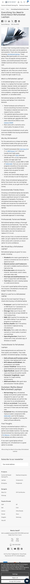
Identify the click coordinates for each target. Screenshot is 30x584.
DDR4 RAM (7, 416)
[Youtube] (15, 549)
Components (19, 480)
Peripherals (19, 483)
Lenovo (3, 511)
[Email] (6, 21)
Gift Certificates (20, 492)
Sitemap (3, 495)
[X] (13, 21)
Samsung (18, 517)
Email (17, 541)
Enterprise (4, 483)
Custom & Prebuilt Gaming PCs (9, 5)
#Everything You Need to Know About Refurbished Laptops (15, 450)
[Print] (9, 21)
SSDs (17, 155)
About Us (3, 492)
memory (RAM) (8, 123)
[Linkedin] (16, 21)
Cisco (17, 514)
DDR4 (8, 164)
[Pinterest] (19, 21)
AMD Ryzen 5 (11, 151)
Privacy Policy (4, 570)
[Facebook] (3, 21)
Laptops (3, 480)
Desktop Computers (21, 475)
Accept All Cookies (15, 581)
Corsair (3, 514)
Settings (15, 574)
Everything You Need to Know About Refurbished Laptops (13, 14)
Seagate (3, 517)
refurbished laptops (13, 54)
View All (3, 520)
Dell (2, 507)
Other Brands (19, 511)
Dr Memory (6, 435)
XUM (2, 504)
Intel (17, 507)
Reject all (15, 578)
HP (17, 504)
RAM (11, 164)
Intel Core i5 (23, 149)
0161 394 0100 (19, 533)
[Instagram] (19, 549)
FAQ (12, 541)
